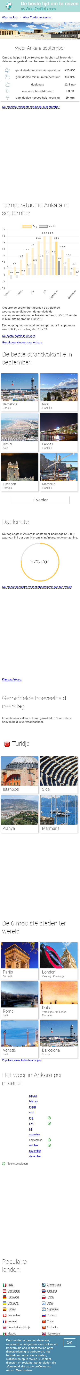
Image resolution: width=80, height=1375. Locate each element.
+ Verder (40, 500)
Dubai (47, 1007)
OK (69, 1342)
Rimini (7, 444)
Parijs (8, 972)
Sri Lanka (52, 1327)
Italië (5, 1015)
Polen (50, 1297)
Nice (45, 404)
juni (31, 1123)
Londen (48, 972)
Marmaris (50, 828)
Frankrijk (8, 976)
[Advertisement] (40, 151)
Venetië (9, 1050)
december (35, 1156)
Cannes (47, 444)
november (35, 1150)
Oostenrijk (14, 1290)
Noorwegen (53, 1333)
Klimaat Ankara (12, 679)
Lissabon (9, 484)
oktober (33, 1145)
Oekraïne (13, 1302)
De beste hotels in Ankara (18, 335)
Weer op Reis (10, 17)
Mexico (12, 1333)
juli (30, 1128)
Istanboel (11, 789)
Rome (8, 1011)
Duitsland (13, 1297)
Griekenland (54, 1284)
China (50, 1321)
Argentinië (53, 1309)
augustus (34, 1134)
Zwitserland (14, 1315)
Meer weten (24, 1370)
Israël (50, 1302)
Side (46, 789)
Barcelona (10, 404)
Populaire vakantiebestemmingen (21, 1060)
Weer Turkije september (37, 17)
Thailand (52, 1290)
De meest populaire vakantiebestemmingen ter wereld (37, 586)
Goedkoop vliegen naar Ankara (22, 342)
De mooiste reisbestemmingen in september (30, 106)
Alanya (9, 828)
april (31, 1112)
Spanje (46, 1054)
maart (32, 1106)
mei (31, 1117)
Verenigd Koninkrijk (53, 976)
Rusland (51, 1315)
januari (33, 1095)
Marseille (48, 484)
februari (33, 1101)
